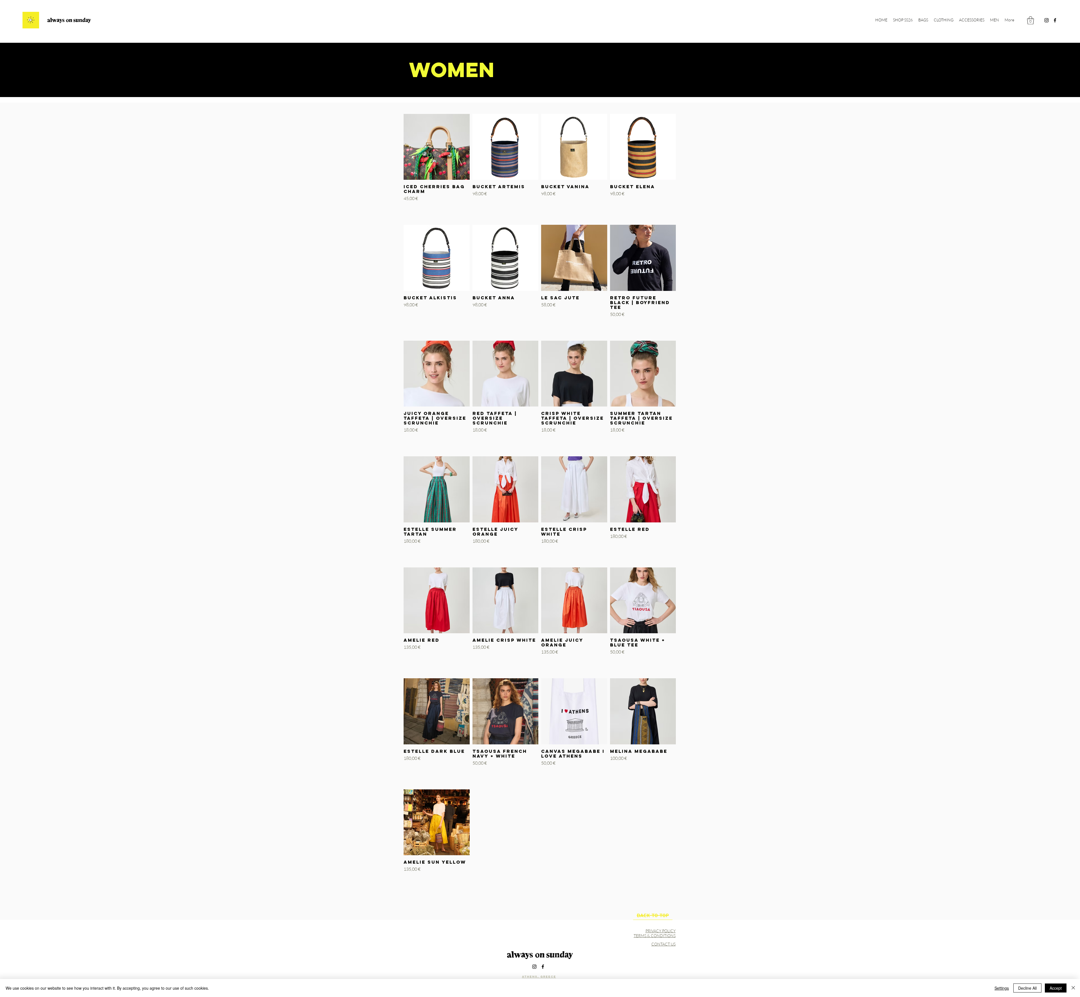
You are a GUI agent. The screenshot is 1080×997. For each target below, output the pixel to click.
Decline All (1027, 988)
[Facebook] (1055, 20)
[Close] (1073, 987)
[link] (1030, 20)
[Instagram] (1046, 20)
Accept (1056, 988)
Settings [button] (1001, 988)
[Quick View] (437, 147)
